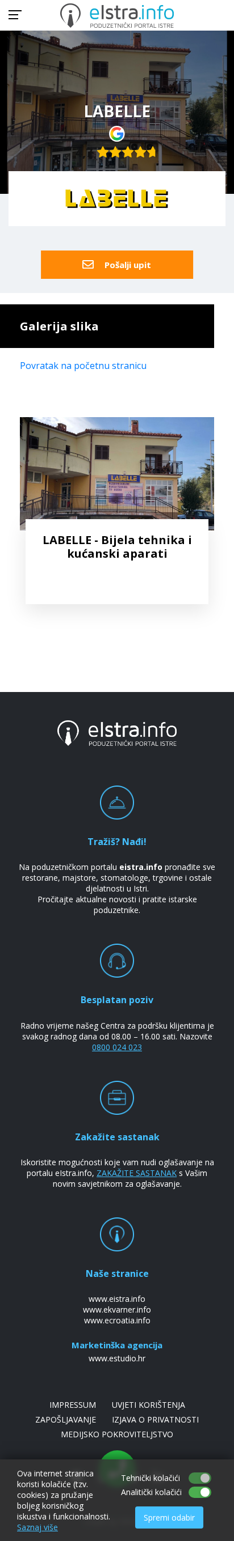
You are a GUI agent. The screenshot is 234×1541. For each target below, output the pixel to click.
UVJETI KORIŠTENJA (148, 1404)
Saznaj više (37, 1527)
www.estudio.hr (117, 1358)
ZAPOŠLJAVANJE (65, 1419)
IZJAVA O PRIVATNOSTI (155, 1419)
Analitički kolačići (151, 1492)
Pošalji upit (126, 264)
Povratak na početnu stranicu (83, 365)
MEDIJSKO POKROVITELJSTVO (117, 1434)
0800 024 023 (117, 1047)
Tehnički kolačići (150, 1477)
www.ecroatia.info (117, 1320)
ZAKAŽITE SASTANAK (137, 1173)
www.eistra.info (117, 1298)
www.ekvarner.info (117, 1309)
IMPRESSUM (72, 1404)
